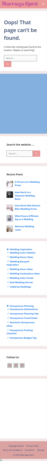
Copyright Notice (16, 446)
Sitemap (40, 450)
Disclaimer (29, 450)
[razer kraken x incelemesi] (23, 460)
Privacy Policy (32, 446)
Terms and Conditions (12, 450)
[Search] (7, 64)
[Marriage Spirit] (19, 4)
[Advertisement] (23, 103)
